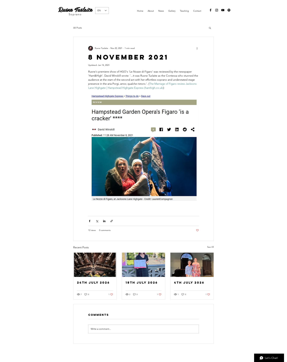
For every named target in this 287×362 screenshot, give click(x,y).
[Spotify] (229, 10)
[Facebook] (210, 10)
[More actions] (197, 48)
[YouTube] (223, 10)
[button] (210, 28)
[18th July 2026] (143, 265)
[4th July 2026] (192, 265)
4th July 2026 (189, 282)
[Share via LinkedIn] (104, 221)
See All (210, 247)
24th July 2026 (93, 282)
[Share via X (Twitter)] (97, 221)
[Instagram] (217, 10)
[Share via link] (111, 221)
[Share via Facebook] (89, 221)
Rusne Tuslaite (75, 9)
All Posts (77, 27)
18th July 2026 (142, 282)
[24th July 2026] (95, 265)
